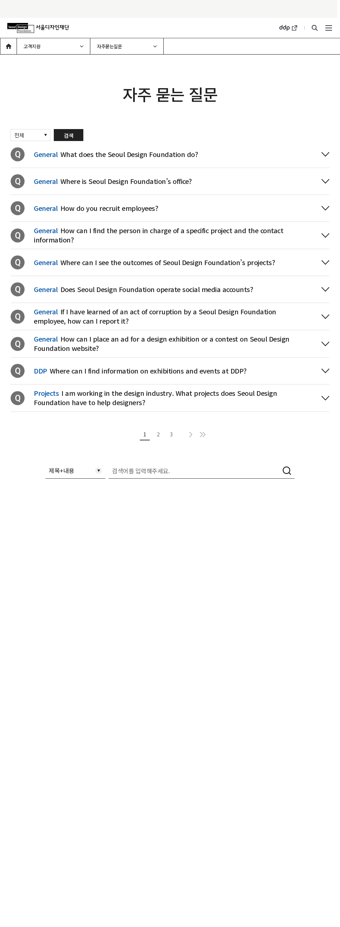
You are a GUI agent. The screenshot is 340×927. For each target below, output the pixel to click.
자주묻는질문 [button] (110, 44)
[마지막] (203, 434)
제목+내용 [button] (61, 469)
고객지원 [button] (32, 44)
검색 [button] (287, 470)
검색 (68, 135)
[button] (8, 46)
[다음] (191, 434)
